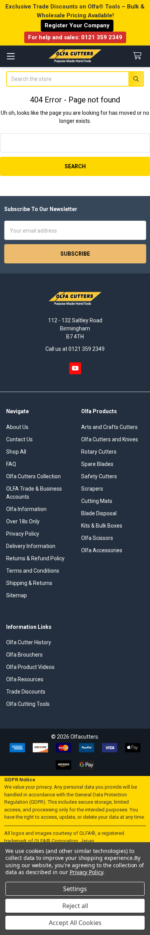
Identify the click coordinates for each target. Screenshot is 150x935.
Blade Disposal (99, 513)
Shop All (16, 452)
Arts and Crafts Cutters (109, 427)
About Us (17, 427)
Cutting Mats (96, 501)
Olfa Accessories (101, 550)
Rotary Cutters (99, 452)
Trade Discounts (25, 692)
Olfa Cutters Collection (33, 476)
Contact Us (19, 439)
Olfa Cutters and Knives (109, 439)
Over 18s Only (23, 521)
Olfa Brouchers (24, 655)
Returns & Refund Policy (35, 558)
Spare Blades (97, 464)
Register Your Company (77, 25)
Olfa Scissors (97, 538)
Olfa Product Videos (30, 667)
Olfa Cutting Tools (28, 704)
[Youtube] (75, 368)
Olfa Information (26, 509)
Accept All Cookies (75, 922)
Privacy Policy (22, 534)
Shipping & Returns (29, 583)
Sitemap (16, 595)
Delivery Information (30, 546)
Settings (75, 889)
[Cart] (139, 56)
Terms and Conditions (32, 571)
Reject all (75, 905)
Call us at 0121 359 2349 (75, 349)
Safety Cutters (99, 476)
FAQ (11, 464)
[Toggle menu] (10, 56)
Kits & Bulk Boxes (101, 526)
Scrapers (92, 489)
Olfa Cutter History (28, 642)
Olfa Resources (24, 679)
